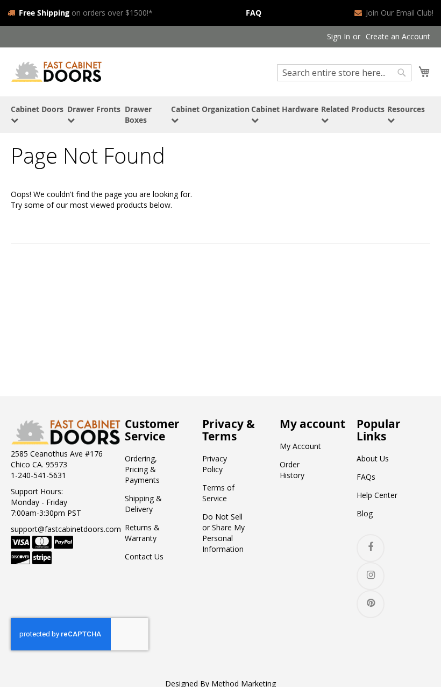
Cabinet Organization (210, 109)
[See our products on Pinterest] (371, 604)
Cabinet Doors (37, 109)
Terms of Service (218, 492)
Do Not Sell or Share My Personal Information (223, 532)
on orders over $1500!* (86, 13)
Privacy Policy (214, 463)
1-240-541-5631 (38, 475)
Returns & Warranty (142, 532)
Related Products (353, 109)
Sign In (338, 36)
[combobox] (344, 72)
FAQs (366, 477)
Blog (365, 513)
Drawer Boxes (138, 114)
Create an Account (398, 36)
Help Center (377, 495)
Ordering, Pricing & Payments (142, 469)
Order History (292, 469)
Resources (406, 109)
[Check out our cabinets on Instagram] (371, 576)
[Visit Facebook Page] (371, 548)
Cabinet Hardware (284, 109)
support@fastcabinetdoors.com (66, 529)
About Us (373, 458)
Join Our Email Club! (399, 13)
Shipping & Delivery (143, 503)
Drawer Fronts (93, 109)
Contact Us (144, 556)
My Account (300, 446)
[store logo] (56, 71)
